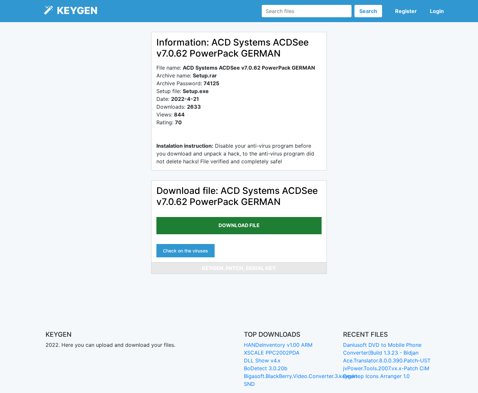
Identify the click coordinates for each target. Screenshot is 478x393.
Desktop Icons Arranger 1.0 (376, 376)
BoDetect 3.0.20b (265, 368)
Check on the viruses (185, 250)
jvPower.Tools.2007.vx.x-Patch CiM (386, 368)
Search (368, 11)
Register (406, 11)
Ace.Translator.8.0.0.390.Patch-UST (387, 360)
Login (437, 11)
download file (239, 225)
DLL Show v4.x (262, 360)
